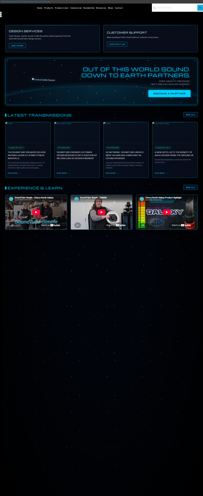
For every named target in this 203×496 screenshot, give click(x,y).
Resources (101, 8)
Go (200, 8)
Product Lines (61, 8)
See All (190, 114)
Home (40, 8)
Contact (119, 8)
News (110, 8)
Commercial (76, 8)
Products (48, 8)
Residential (88, 8)
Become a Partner (169, 93)
